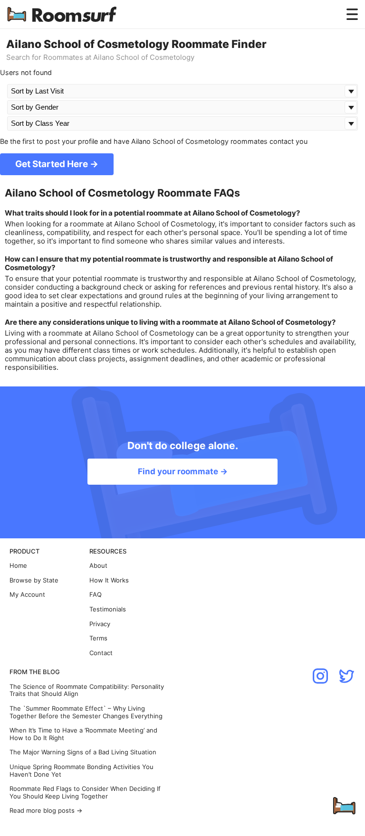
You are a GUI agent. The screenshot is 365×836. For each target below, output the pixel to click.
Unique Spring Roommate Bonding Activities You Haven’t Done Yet (82, 770)
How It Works (109, 580)
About (98, 565)
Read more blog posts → (46, 810)
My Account (27, 594)
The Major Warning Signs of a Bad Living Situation (83, 752)
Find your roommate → (183, 471)
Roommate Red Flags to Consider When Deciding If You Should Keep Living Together (85, 792)
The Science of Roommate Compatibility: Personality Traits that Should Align (87, 690)
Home (18, 565)
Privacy (99, 624)
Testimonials (107, 609)
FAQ (95, 594)
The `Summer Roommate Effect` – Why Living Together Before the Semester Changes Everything (86, 712)
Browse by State (34, 580)
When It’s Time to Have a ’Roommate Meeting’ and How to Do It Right (83, 734)
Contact (101, 653)
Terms (98, 638)
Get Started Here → (56, 164)
